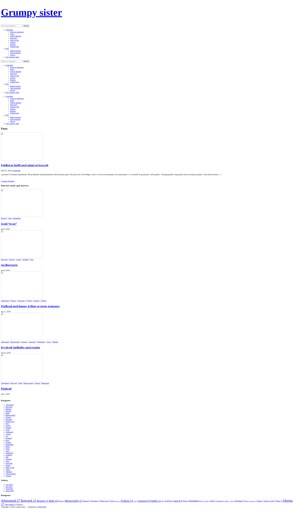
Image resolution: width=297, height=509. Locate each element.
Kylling (29, 301)
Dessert (12, 260)
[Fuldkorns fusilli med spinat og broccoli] (22, 160)
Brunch (13, 45)
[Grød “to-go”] (22, 216)
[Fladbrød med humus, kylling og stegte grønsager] (22, 299)
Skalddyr (9, 455)
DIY (7, 49)
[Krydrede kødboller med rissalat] (22, 340)
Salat (7, 451)
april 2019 (9, 489)
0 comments (16, 171)
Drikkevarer (14, 47)
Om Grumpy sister (12, 57)
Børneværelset (15, 51)
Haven (12, 55)
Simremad (9, 453)
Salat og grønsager (17, 32)
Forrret (8, 426)
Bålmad (8, 409)
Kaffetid (26, 260)
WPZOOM (42, 507)
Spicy (8, 461)
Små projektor (15, 53)
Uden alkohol (11, 474)
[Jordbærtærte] (22, 257)
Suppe (8, 465)
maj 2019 (9, 487)
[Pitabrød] (22, 381)
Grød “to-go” (9, 223)
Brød (20, 383)
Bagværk (13, 38)
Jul (7, 436)
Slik (7, 457)
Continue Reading (7, 181)
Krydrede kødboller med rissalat (20, 347)
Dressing (9, 419)
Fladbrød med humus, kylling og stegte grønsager (30, 306)
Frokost (13, 301)
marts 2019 (10, 491)
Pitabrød (6, 388)
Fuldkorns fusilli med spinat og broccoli (24, 165)
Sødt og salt (14, 40)
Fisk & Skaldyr (15, 36)
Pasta (12, 34)
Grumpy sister (31, 12)
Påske (8, 447)
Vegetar (43, 301)
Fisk (7, 424)
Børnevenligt (15, 342)
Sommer (36, 301)
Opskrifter (9, 30)
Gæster (18, 260)
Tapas (48, 342)
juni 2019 (9, 485)
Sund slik (9, 463)
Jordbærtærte (9, 264)
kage (31, 260)
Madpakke (17, 218)
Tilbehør (55, 342)
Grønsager (21, 301)
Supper (12, 42)
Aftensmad (5, 301)
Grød (10, 218)
